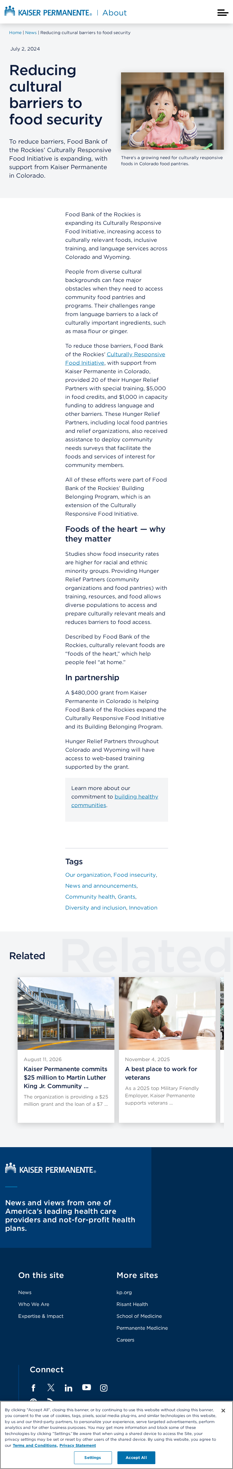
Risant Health (132, 1304)
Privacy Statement (77, 1445)
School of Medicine (139, 1316)
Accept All (136, 1457)
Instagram (103, 1388)
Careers (125, 1340)
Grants (126, 896)
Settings (92, 1457)
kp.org (124, 1292)
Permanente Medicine (142, 1328)
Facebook (33, 1388)
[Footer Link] (51, 1389)
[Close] (223, 1410)
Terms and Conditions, (35, 1445)
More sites (137, 1275)
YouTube (86, 1387)
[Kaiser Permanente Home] (50, 1171)
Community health (90, 896)
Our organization (88, 875)
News (25, 1292)
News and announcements (101, 885)
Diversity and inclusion (95, 907)
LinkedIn (68, 1388)
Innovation (143, 907)
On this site (41, 1275)
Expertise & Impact (40, 1316)
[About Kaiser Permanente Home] (66, 16)
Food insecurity (134, 875)
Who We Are (33, 1304)
